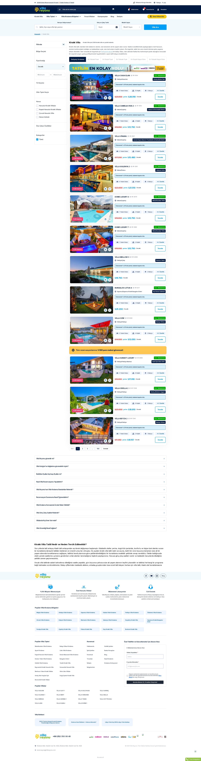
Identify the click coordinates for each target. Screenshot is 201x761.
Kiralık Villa (38, 16)
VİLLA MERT (60, 695)
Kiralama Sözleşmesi (110, 663)
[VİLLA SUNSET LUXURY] (91, 370)
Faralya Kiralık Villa (42, 629)
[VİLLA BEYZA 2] (91, 430)
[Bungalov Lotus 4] (91, 300)
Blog (112, 16)
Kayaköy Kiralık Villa (131, 620)
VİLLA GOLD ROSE (84, 690)
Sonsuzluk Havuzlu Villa (67, 667)
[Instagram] (157, 576)
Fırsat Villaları (89, 16)
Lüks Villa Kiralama (65, 650)
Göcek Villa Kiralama (43, 620)
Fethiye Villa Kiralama (132, 612)
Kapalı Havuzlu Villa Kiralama (44, 654)
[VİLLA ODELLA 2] (91, 400)
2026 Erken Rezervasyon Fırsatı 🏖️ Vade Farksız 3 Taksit (55, 2)
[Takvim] (105, 98)
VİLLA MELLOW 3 (122, 257)
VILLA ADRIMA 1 (61, 699)
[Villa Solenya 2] (91, 178)
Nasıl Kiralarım (108, 659)
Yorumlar (90, 659)
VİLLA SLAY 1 (61, 690)
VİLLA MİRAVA (39, 699)
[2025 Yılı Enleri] (120, 9)
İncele (160, 97)
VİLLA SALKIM (39, 690)
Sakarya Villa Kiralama (110, 620)
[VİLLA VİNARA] (91, 148)
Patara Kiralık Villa (86, 629)
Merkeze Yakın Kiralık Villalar (44, 671)
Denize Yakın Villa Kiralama (43, 659)
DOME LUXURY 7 (122, 227)
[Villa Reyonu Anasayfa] (43, 736)
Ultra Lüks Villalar (65, 671)
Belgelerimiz (91, 667)
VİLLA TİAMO (82, 699)
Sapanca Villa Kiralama (88, 612)
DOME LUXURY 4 (122, 197)
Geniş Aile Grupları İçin (42, 675)
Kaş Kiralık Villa (108, 629)
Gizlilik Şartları (108, 646)
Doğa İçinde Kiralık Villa (67, 675)
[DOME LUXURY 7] (91, 239)
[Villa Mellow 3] (91, 269)
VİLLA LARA (38, 703)
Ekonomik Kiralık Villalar (42, 680)
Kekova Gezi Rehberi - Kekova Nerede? (83, 722)
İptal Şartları (90, 650)
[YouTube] (151, 576)
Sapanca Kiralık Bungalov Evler (155, 621)
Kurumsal (90, 654)
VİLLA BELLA (104, 695)
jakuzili (110, 51)
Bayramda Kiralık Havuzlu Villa (44, 667)
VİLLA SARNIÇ (104, 690)
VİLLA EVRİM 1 (82, 703)
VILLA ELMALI (61, 703)
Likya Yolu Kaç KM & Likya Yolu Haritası (117, 722)
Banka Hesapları (109, 650)
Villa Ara (155, 27)
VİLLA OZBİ (119, 318)
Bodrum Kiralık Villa (131, 629)
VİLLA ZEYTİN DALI (106, 699)
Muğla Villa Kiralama (43, 612)
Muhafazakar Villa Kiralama (43, 646)
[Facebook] (146, 576)
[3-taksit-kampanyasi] (118, 68)
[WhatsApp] (197, 752)
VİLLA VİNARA (121, 136)
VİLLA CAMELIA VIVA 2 (124, 106)
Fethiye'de (104, 51)
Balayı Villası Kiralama (66, 646)
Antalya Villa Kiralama (65, 612)
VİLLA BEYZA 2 (121, 419)
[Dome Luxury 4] (91, 209)
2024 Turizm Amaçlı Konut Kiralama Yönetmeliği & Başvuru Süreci (50, 722)
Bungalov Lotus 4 (123, 288)
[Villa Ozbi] (91, 330)
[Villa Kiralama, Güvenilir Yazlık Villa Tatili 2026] (45, 575)
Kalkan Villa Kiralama (109, 612)
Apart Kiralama (39, 650)
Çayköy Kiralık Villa (65, 629)
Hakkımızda (90, 646)
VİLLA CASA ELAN (122, 75)
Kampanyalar (103, 16)
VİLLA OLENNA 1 (40, 695)
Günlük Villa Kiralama (41, 663)
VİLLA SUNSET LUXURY (124, 358)
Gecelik (40, 66)
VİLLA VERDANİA (83, 695)
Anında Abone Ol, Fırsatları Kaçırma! (145, 682)
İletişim (119, 16)
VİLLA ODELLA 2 (121, 388)
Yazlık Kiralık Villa (65, 663)
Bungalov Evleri (64, 659)
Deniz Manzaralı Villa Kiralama (69, 654)
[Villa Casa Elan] (91, 87)
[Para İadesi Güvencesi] (118, 350)
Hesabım (164, 9)
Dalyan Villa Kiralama (65, 620)
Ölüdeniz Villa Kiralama (154, 612)
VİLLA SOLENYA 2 (122, 166)
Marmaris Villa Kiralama (88, 620)
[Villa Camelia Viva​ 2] (91, 118)
